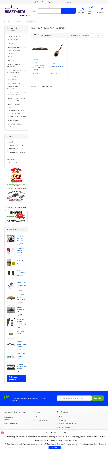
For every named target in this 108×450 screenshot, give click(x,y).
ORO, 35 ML (20, 260)
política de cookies (70, 440)
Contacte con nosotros (15, 412)
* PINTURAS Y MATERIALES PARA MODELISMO (16, 93)
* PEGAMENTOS (12, 80)
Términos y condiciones (67, 423)
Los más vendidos (41, 420)
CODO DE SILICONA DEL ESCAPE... (21, 344)
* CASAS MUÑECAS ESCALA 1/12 (13, 65)
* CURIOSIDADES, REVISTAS (16, 117)
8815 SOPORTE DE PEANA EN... (21, 273)
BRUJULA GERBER (57, 66)
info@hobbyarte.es (11, 423)
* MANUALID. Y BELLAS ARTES (14, 125)
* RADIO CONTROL (13, 40)
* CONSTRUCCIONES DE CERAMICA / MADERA (15, 71)
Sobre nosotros (64, 427)
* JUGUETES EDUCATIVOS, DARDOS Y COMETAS (16, 99)
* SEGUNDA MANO (13, 120)
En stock (13, 163)
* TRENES (10, 43)
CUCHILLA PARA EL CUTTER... (20, 250)
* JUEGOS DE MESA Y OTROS (14, 106)
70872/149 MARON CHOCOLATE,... (22, 321)
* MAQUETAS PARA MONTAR (13, 52)
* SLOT (9, 57)
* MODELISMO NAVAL (14, 47)
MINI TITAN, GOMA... (20, 333)
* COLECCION (11, 76)
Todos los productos (13, 378)
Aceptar (54, 447)
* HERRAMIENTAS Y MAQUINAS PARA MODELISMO (13, 86)
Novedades (39, 417)
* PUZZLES (10, 60)
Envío (61, 417)
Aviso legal (63, 420)
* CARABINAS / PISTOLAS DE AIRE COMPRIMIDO (15, 112)
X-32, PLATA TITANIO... (21, 355)
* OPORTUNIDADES (13, 36)
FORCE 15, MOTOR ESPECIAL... (20, 238)
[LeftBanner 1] (16, 177)
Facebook (6, 429)
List (38, 35)
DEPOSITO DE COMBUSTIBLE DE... (21, 285)
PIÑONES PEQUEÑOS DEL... (20, 309)
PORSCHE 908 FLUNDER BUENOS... (21, 366)
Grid (35, 35)
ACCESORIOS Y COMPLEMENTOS (17, 152)
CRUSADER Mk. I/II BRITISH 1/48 (21, 297)
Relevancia (91, 35)
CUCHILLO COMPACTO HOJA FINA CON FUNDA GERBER (38, 66)
